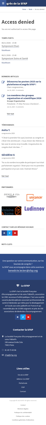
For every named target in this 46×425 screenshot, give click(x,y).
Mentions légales (23, 409)
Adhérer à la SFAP (23, 379)
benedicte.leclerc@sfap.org (23, 270)
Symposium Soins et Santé (15, 58)
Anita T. (6, 130)
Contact (23, 391)
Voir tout (10, 113)
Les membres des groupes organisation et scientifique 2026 (24, 97)
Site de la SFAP (23, 375)
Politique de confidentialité (23, 412)
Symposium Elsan (10, 45)
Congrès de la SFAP (14, 3)
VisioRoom (6, 50)
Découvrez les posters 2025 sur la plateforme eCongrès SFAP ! (24, 83)
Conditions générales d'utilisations (23, 420)
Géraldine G (8, 154)
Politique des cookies (23, 416)
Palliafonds (23, 383)
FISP (23, 387)
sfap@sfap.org (11, 355)
